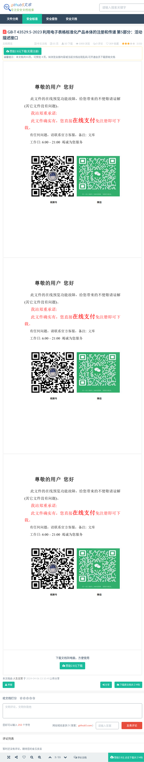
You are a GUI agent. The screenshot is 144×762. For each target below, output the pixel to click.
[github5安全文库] (19, 7)
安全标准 (32, 18)
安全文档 (71, 18)
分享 (107, 684)
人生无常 (18, 678)
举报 (9, 684)
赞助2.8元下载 (74, 665)
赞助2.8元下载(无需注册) (24, 51)
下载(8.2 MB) (129, 684)
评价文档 (82, 757)
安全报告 (51, 18)
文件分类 (12, 18)
